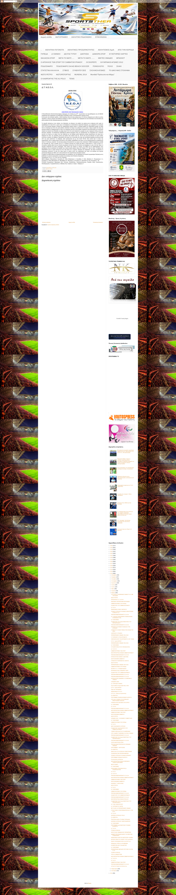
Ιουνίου (113, 586)
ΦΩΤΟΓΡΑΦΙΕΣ (61, 37)
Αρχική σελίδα (46, 37)
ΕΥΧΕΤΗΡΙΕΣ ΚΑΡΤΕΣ (118, 54)
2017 (111, 563)
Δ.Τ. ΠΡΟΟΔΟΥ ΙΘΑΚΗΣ (116, 683)
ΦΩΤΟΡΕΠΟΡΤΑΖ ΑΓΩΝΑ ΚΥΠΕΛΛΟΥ (120, 799)
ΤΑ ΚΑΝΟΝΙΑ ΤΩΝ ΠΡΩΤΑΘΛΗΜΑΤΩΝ (120, 753)
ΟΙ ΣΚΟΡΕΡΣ (91, 62)
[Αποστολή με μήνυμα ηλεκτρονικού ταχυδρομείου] (43, 171)
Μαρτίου (113, 592)
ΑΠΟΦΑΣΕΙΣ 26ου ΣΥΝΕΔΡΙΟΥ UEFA (119, 670)
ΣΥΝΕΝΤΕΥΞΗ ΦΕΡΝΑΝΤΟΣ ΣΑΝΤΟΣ (120, 660)
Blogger (89, 883)
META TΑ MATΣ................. (117, 764)
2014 (111, 569)
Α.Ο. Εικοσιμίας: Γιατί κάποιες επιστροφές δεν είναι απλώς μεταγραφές (123, 521)
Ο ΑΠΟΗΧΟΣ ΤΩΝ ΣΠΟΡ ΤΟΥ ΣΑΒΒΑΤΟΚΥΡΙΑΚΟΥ (61, 62)
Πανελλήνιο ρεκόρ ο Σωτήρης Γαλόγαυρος (120, 819)
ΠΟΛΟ (110, 66)
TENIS (71, 79)
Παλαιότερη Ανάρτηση (98, 222)
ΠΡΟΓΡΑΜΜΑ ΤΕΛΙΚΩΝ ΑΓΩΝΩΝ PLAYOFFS (121, 697)
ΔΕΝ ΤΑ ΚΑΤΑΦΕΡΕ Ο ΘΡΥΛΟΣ (118, 726)
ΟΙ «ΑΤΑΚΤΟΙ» (114, 695)
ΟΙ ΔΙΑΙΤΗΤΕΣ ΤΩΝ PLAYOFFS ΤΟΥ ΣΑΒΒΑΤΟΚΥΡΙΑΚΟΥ (119, 729)
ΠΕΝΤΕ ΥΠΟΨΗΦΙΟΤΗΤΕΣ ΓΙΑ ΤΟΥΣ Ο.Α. (121, 841)
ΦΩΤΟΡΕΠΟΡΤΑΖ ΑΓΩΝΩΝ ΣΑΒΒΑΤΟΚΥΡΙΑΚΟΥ (122, 652)
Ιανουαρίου (114, 870)
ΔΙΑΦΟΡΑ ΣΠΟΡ (99, 54)
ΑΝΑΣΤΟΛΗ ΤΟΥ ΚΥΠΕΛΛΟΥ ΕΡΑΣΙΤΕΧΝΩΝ (121, 751)
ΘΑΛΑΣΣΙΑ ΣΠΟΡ (48, 58)
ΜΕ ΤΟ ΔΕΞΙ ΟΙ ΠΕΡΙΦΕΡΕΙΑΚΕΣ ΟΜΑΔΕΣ (121, 808)
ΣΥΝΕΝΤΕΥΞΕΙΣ (79, 70)
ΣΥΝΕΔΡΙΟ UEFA (115, 681)
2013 (111, 571)
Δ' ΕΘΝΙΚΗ (56, 54)
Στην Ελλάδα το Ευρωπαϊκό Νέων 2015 (120, 685)
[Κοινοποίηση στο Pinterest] (50, 171)
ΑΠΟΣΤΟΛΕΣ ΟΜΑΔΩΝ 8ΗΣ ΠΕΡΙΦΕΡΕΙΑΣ (121, 832)
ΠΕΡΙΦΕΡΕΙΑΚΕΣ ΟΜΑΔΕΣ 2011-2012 (119, 635)
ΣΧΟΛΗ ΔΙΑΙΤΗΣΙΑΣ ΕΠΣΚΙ (117, 742)
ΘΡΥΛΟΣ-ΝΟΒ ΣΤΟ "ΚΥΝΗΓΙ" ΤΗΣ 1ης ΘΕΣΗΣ (122, 839)
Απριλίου (113, 590)
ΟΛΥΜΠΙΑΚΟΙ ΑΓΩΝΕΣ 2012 (111, 62)
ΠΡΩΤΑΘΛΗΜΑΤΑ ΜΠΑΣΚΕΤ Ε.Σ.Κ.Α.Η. (120, 614)
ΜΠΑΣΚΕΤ (120, 58)
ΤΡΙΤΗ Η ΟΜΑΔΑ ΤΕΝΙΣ (116, 854)
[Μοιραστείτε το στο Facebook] (48, 171)
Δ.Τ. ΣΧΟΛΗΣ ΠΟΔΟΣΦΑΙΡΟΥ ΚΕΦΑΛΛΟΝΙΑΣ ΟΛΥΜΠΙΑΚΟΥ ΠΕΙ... (121, 617)
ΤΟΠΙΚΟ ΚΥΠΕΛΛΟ (115, 830)
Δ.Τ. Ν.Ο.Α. (113, 706)
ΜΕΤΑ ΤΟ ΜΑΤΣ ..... (66, 58)
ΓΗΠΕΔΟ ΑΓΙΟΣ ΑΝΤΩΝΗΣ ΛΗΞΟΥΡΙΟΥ (120, 702)
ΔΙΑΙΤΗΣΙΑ (84, 54)
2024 (111, 549)
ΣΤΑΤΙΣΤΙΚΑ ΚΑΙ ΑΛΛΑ (50, 70)
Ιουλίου (113, 584)
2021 (111, 555)
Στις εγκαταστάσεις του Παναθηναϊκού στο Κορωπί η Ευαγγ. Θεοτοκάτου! (125, 468)
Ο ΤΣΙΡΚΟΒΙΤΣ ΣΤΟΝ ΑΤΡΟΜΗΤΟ (119, 637)
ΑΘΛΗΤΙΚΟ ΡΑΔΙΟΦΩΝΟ (81, 37)
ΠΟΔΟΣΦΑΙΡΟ (47, 66)
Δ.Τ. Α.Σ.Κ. (113, 607)
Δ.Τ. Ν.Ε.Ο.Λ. (114, 773)
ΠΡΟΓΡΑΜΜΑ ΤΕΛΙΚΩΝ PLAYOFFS (119, 757)
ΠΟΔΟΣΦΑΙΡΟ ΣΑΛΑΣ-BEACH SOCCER (72, 66)
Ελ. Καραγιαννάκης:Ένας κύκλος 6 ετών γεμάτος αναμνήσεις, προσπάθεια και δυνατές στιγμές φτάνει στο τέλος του (125, 513)
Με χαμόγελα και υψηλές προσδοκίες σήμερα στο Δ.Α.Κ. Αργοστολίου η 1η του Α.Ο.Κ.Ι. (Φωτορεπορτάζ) (125, 451)
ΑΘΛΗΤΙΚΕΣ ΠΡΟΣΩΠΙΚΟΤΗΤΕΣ (81, 50)
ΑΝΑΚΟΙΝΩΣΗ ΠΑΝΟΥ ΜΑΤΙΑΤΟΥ (119, 609)
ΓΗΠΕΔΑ (44, 54)
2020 (111, 557)
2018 (111, 561)
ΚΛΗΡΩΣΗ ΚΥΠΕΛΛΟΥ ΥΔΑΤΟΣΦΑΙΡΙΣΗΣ (120, 821)
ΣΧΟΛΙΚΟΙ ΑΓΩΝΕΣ (97, 70)
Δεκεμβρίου (114, 575)
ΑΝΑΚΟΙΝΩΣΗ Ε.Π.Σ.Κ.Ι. (116, 691)
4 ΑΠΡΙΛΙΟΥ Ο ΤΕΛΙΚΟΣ (116, 633)
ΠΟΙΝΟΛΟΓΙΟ (98, 66)
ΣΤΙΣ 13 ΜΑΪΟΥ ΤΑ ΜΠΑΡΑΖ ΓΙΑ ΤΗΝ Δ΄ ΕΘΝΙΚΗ (122, 733)
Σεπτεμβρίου (114, 580)
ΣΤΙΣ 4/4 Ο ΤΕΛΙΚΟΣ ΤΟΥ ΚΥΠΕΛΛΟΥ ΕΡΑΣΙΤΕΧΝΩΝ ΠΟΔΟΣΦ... (120, 700)
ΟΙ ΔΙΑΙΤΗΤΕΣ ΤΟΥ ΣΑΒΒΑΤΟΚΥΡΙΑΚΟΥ (120, 605)
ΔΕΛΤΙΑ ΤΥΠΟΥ (70, 54)
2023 (111, 551)
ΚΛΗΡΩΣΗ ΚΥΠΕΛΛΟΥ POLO (118, 815)
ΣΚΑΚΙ (119, 66)
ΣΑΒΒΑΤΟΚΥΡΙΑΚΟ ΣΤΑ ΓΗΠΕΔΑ (118, 603)
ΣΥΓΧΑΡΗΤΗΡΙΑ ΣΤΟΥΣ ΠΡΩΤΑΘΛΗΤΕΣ (120, 647)
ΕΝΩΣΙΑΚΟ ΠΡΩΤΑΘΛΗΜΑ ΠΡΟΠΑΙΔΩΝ (120, 601)
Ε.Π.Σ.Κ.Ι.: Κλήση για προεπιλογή (118, 693)
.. (41, 50)
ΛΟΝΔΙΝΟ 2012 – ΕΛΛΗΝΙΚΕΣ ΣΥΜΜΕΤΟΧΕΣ (121, 718)
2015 (111, 567)
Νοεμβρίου (113, 577)
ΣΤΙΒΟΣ (66, 70)
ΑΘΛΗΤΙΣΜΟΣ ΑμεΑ (106, 50)
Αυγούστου (114, 582)
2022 (111, 553)
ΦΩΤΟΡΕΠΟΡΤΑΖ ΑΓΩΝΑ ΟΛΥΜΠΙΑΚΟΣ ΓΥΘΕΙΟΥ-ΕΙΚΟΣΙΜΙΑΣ (120, 762)
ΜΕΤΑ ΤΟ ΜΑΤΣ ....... (86, 58)
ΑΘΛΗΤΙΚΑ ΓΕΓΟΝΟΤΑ (54, 50)
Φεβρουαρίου (114, 868)
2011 (111, 873)
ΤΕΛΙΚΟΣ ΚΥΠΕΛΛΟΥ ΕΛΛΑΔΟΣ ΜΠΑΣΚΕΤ (121, 755)
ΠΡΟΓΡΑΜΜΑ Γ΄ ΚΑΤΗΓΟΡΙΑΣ (118, 747)
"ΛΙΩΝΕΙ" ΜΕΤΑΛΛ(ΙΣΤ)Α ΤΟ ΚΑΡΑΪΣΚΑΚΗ (120, 731)
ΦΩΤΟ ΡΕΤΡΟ (46, 74)
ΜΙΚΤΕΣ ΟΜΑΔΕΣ (105, 58)
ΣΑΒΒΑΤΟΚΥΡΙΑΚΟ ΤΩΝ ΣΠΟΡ (118, 650)
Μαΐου (112, 588)
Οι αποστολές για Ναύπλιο (117, 759)
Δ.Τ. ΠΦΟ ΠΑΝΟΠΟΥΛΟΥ (117, 804)
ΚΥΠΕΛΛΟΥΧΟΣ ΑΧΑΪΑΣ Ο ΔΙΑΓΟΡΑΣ (119, 656)
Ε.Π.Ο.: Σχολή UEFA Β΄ (116, 641)
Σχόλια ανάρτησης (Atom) (53, 224)
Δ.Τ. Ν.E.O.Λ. (114, 649)
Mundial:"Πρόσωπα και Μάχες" (102, 74)
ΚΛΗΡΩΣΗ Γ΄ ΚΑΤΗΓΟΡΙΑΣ (117, 783)
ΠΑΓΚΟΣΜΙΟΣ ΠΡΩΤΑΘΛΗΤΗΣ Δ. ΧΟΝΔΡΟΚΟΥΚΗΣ (119, 769)
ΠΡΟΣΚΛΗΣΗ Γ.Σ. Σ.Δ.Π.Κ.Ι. (117, 599)
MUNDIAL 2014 (80, 74)
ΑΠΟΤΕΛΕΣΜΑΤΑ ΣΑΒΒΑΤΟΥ (117, 658)
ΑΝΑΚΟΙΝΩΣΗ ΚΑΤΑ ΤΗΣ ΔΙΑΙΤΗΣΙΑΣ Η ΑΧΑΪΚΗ (122, 837)
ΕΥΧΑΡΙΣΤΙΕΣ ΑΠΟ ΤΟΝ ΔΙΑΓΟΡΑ (119, 845)
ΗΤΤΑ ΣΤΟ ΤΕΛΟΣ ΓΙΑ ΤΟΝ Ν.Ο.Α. (119, 866)
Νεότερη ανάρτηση (46, 222)
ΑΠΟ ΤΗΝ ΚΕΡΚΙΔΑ (126, 50)
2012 (111, 573)
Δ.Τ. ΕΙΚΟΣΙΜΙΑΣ (115, 619)
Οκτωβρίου (114, 578)
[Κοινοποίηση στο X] (47, 171)
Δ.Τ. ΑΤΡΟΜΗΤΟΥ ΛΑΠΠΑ (117, 806)
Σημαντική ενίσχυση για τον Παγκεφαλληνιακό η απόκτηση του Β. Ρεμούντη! (125, 477)
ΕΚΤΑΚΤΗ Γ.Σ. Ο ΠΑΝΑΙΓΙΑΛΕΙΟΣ (118, 668)
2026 (111, 545)
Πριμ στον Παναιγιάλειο (116, 689)
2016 (111, 565)
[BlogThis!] (45, 171)
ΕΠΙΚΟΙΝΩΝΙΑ (101, 37)
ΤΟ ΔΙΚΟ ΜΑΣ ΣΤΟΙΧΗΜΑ (119, 70)
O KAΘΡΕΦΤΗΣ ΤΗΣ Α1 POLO (53, 79)
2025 (111, 547)
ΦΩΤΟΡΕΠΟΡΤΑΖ (63, 74)
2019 (111, 559)
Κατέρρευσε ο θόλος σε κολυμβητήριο (119, 843)
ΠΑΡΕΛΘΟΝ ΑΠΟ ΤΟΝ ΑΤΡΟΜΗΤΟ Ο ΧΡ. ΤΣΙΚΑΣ (122, 639)
